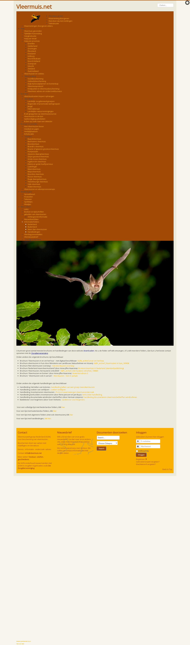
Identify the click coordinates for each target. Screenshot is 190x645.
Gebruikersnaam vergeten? (147, 461)
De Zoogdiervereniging (34, 466)
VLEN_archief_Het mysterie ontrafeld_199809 (79, 371)
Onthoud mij (143, 451)
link (73, 444)
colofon (40, 457)
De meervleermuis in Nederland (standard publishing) (101, 368)
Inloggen (141, 454)
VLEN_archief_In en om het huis (91, 360)
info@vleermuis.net (33, 453)
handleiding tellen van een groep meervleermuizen (73, 387)
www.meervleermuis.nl (70, 442)
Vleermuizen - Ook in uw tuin (66, 376)
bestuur (32, 457)
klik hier (48, 418)
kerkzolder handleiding (92, 394)
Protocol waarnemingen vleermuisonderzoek (75, 392)
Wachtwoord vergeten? (146, 464)
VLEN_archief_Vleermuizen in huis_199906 (111, 363)
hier (63, 407)
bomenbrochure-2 (80, 373)
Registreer (140, 459)
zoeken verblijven (58, 389)
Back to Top (167, 469)
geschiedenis (23, 459)
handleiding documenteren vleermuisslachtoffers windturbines (110, 397)
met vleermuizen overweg (63, 365)
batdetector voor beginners (73, 399)
